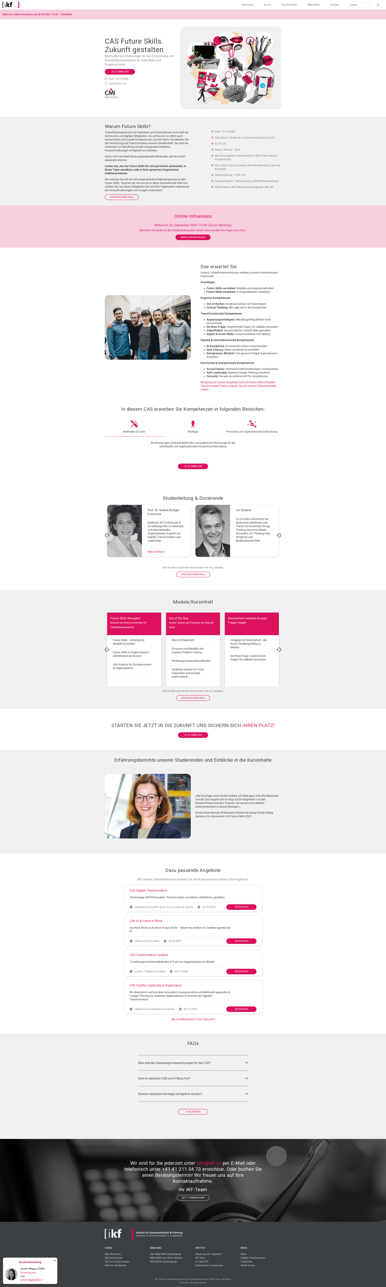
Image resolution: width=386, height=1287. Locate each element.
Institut (334, 4)
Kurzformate (289, 4)
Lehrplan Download (192, 574)
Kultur (243, 1254)
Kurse (267, 4)
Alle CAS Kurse (113, 1254)
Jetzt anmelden (120, 71)
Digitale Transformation (252, 1257)
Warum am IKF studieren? (208, 1254)
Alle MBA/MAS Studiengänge (165, 1254)
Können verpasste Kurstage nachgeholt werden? (170, 1094)
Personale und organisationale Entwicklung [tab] (251, 431)
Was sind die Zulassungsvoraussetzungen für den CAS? (174, 1063)
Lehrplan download (121, 197)
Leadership (246, 1261)
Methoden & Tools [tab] (134, 431)
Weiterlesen (241, 907)
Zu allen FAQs (193, 1111)
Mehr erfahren (156, 551)
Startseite (247, 4)
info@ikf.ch (209, 1163)
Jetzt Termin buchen (193, 1197)
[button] (107, 535)
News (243, 1247)
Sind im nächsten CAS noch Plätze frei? (164, 1078)
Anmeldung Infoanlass (193, 237)
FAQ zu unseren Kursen (117, 1261)
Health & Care (247, 1265)
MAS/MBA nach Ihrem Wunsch (166, 1257)
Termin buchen (28, 1272)
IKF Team (200, 1257)
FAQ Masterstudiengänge (163, 1261)
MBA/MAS (313, 4)
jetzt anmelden (193, 735)
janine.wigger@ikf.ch (31, 1280)
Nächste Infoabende (115, 1265)
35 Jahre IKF (202, 1261)
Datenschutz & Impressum (209, 1265)
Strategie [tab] (193, 431)
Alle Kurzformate (114, 1257)
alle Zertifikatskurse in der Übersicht (193, 1019)
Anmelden (66, 14)
